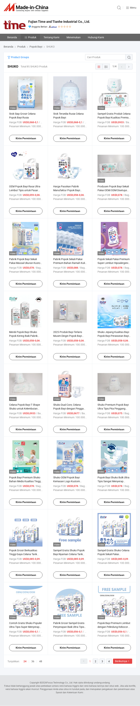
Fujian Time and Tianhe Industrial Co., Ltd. (59, 22)
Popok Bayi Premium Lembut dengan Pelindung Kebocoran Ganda (114, 626)
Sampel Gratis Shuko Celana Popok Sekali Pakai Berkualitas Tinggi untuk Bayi (114, 554)
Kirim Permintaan (26, 138)
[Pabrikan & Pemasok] (27, 7)
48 (40, 661)
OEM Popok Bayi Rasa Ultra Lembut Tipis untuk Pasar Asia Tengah (24, 190)
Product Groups (19, 57)
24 (25, 661)
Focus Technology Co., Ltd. (60, 682)
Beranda (12, 37)
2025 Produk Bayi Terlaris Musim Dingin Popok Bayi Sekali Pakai (67, 335)
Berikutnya (121, 661)
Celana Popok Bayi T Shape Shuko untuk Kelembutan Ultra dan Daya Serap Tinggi (24, 408)
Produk (32, 37)
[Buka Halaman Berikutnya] (128, 66)
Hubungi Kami (96, 37)
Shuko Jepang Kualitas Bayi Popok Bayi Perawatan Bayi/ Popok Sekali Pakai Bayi (114, 335)
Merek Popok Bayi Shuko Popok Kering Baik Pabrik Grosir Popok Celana (23, 335)
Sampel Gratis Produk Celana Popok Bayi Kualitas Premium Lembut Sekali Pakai (114, 117)
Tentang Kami (51, 37)
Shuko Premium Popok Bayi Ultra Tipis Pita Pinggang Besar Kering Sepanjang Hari (114, 408)
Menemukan (74, 37)
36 (32, 661)
